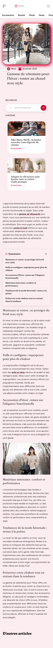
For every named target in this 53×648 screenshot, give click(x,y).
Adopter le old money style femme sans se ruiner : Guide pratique (25, 179)
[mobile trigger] (5, 6)
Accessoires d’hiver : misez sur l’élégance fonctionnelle (25, 276)
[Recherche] (48, 6)
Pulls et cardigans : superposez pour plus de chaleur (26, 268)
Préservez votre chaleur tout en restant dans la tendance (24, 299)
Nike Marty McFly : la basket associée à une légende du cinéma (26, 142)
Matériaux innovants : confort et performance (20, 284)
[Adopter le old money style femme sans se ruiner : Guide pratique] (26, 165)
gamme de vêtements (29, 214)
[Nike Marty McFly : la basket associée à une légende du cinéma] (26, 128)
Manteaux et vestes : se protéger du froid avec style (24, 261)
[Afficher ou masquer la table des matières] (34, 253)
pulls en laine (18, 372)
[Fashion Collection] (19, 6)
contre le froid (20, 228)
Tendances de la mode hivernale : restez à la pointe (26, 292)
